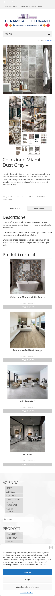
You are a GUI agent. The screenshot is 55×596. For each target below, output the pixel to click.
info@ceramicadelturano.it (31, 6)
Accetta (27, 572)
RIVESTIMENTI (7, 199)
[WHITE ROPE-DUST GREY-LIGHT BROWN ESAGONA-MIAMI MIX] (15, 126)
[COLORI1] (40, 138)
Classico (13, 197)
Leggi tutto (27, 307)
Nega (27, 579)
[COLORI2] (21, 150)
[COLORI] (34, 150)
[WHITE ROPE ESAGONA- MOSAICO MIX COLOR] (27, 113)
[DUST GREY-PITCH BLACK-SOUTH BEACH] (27, 69)
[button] (51, 547)
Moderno (48, 41)
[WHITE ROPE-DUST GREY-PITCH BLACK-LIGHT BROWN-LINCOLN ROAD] (27, 126)
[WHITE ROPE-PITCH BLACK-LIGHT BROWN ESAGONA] (15, 138)
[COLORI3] (27, 138)
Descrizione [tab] (14, 208)
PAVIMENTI (41, 197)
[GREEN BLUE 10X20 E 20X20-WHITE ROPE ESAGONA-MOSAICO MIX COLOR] (15, 113)
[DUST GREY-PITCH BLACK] (15, 101)
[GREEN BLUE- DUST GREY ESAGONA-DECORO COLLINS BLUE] (27, 101)
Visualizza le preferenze (27, 587)
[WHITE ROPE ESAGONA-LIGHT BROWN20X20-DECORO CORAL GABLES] (40, 113)
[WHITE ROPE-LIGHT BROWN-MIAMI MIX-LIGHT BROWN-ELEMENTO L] (40, 126)
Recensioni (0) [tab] (39, 208)
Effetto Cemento (23, 197)
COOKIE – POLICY (26, 592)
